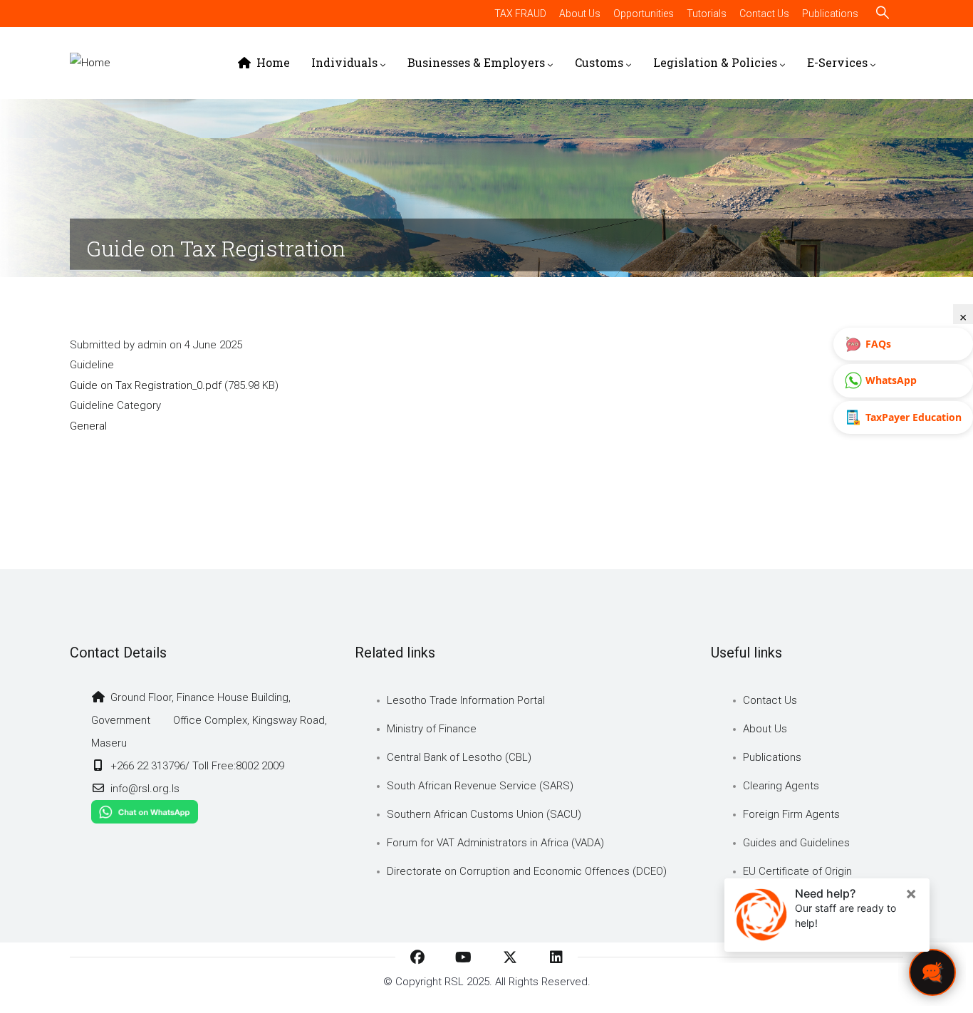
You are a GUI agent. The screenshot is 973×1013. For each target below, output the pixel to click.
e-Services (837, 62)
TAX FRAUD (520, 13)
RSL (454, 981)
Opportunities (643, 13)
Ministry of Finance (432, 728)
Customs (599, 62)
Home (272, 62)
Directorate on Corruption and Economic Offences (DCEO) (527, 871)
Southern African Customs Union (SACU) (484, 814)
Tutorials (707, 13)
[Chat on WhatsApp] (144, 811)
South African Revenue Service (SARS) (480, 785)
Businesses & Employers (476, 62)
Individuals (344, 62)
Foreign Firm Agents (791, 814)
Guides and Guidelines (796, 842)
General (88, 426)
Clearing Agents (781, 785)
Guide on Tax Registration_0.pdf (146, 385)
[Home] (90, 63)
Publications (830, 13)
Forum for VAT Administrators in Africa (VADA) (495, 842)
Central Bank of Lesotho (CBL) (459, 757)
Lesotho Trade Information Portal (466, 700)
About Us (579, 13)
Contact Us (764, 13)
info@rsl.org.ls (143, 788)
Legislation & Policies (715, 62)
